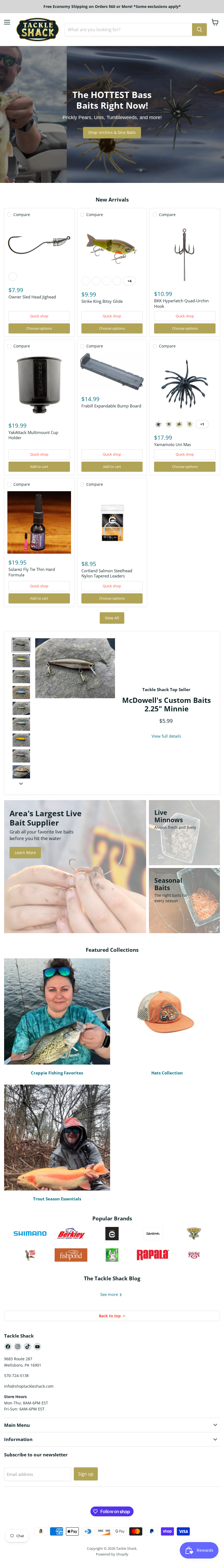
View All (112, 617)
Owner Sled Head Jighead (32, 297)
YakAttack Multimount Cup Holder (33, 435)
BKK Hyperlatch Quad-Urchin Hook (181, 303)
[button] (21, 645)
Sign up (85, 1474)
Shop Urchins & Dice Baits (112, 132)
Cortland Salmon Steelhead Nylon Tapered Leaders (106, 573)
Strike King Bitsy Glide (102, 301)
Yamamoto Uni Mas (172, 444)
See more (109, 1294)
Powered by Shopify (112, 1554)
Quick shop (39, 316)
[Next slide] (21, 783)
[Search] (199, 29)
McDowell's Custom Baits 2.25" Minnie (166, 704)
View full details (166, 736)
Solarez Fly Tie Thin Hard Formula (31, 572)
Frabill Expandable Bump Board (111, 406)
